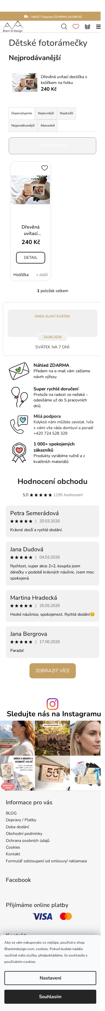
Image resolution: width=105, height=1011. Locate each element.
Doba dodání (17, 827)
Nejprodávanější (23, 125)
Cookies (13, 847)
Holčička (21, 275)
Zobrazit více (53, 671)
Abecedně (48, 125)
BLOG (11, 813)
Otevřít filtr (52, 145)
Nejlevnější (46, 113)
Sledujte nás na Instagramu (54, 714)
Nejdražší (66, 113)
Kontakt (13, 854)
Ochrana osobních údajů (28, 840)
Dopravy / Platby (21, 820)
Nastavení (50, 978)
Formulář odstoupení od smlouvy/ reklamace (46, 861)
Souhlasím (50, 997)
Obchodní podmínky (24, 833)
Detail (31, 257)
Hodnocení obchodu (53, 481)
